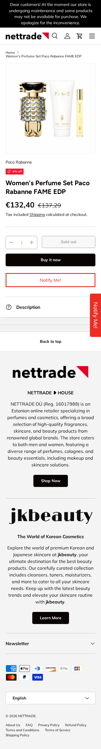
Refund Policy (75, 725)
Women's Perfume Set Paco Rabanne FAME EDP (44, 56)
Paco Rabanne (19, 162)
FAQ (29, 725)
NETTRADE (27, 716)
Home (10, 52)
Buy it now (51, 259)
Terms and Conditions (22, 730)
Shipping (37, 214)
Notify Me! (50, 280)
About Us (13, 725)
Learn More (50, 617)
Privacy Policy (48, 725)
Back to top (50, 341)
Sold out (68, 241)
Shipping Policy (17, 735)
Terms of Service (57, 730)
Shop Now (50, 480)
